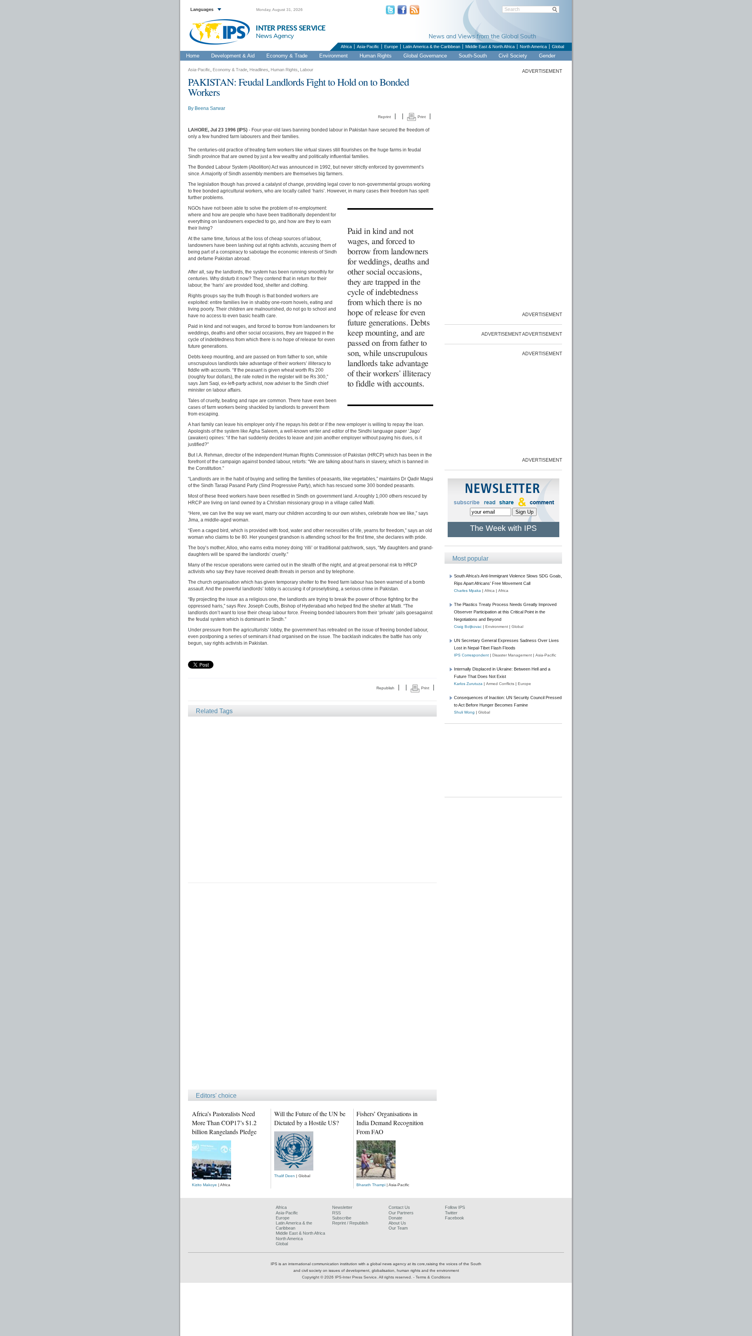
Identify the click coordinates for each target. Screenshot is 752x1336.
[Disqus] (312, 990)
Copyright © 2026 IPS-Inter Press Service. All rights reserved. (357, 1277)
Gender (547, 56)
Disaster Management (512, 655)
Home (192, 56)
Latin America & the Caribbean (431, 46)
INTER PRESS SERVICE (290, 28)
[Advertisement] (312, 799)
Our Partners (401, 1212)
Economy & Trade (286, 56)
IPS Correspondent (471, 655)
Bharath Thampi (370, 1185)
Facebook (454, 1218)
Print (421, 117)
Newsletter (342, 1207)
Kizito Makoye (204, 1185)
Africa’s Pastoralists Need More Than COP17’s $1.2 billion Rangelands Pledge (224, 1122)
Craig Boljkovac (468, 626)
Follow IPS (455, 1207)
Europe (391, 46)
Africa (346, 46)
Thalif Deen (284, 1176)
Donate (395, 1218)
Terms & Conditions (433, 1277)
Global (558, 46)
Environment (333, 56)
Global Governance (425, 56)
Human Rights (376, 56)
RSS (336, 1212)
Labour (306, 69)
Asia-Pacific (368, 46)
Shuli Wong (464, 712)
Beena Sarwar (210, 108)
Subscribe (341, 1218)
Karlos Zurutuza (468, 683)
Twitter (451, 1212)
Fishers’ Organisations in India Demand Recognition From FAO (389, 1122)
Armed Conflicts (500, 683)
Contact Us (399, 1207)
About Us (397, 1223)
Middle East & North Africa (490, 46)
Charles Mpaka (467, 590)
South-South (473, 56)
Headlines (258, 69)
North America (533, 46)
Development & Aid (233, 56)
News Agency (275, 35)
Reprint (384, 117)
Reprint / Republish (350, 1223)
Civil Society (513, 56)
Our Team (398, 1228)
